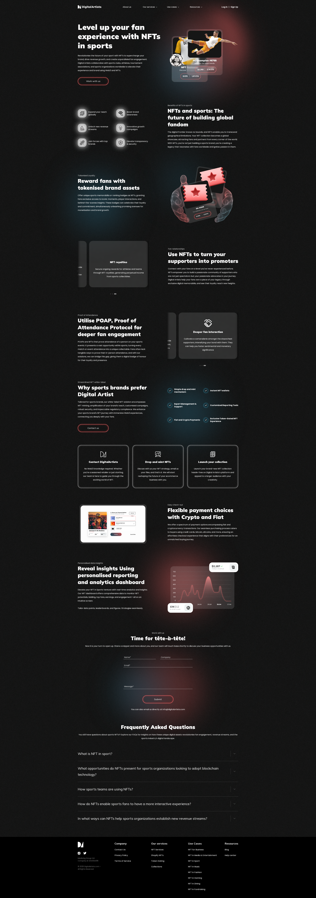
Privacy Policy (121, 855)
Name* (127, 657)
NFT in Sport (194, 861)
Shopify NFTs (157, 855)
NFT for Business (196, 849)
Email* (127, 665)
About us (127, 7)
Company (165, 657)
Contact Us (120, 849)
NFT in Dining (194, 883)
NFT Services (157, 849)
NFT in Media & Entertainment (202, 855)
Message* (129, 686)
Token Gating (157, 861)
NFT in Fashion (195, 872)
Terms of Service (123, 861)
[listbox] (149, 7)
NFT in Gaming (195, 878)
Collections (156, 866)
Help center (230, 855)
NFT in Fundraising (196, 889)
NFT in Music (194, 866)
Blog (227, 849)
